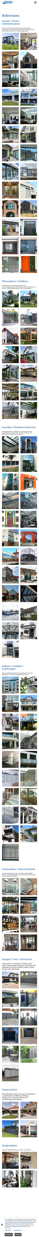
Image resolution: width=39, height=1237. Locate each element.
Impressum (8, 1230)
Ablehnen (18, 1234)
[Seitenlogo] (7, 3)
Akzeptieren (9, 1234)
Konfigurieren (17, 1230)
